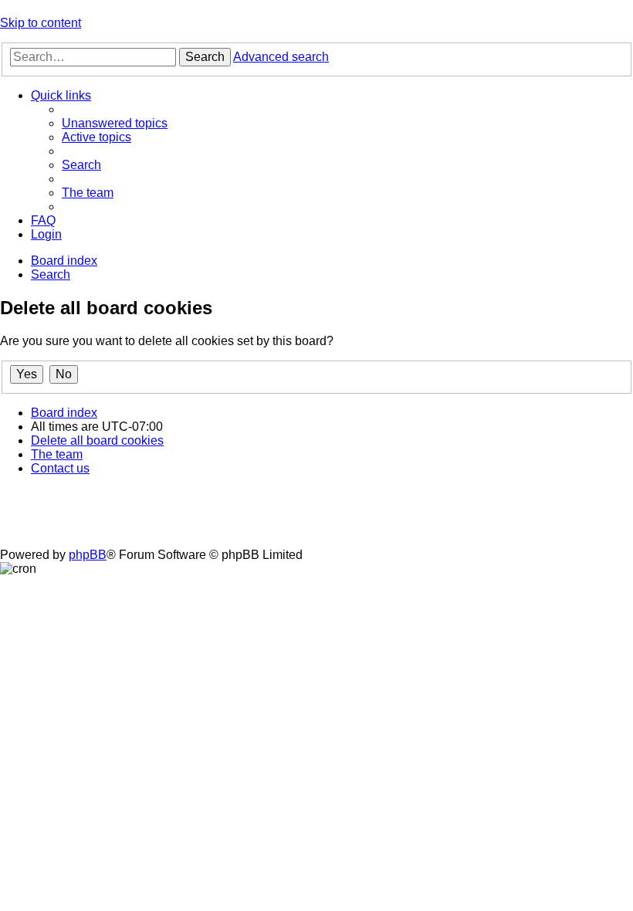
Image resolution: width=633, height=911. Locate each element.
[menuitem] (115, 123)
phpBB (88, 554)
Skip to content (40, 22)
